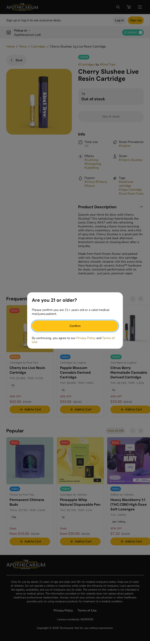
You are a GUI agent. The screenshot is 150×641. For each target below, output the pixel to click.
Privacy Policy (86, 338)
